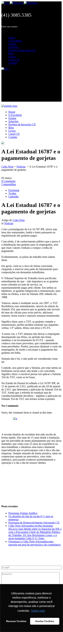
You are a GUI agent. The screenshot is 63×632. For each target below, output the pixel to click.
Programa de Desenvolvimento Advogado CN (33, 522)
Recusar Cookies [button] (16, 621)
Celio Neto (7, 166)
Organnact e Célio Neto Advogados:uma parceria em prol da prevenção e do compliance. (34, 543)
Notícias (21, 166)
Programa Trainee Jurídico (22, 513)
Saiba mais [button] (38, 610)
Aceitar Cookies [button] (44, 621)
